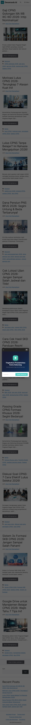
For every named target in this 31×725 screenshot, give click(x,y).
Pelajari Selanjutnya (21, 374)
